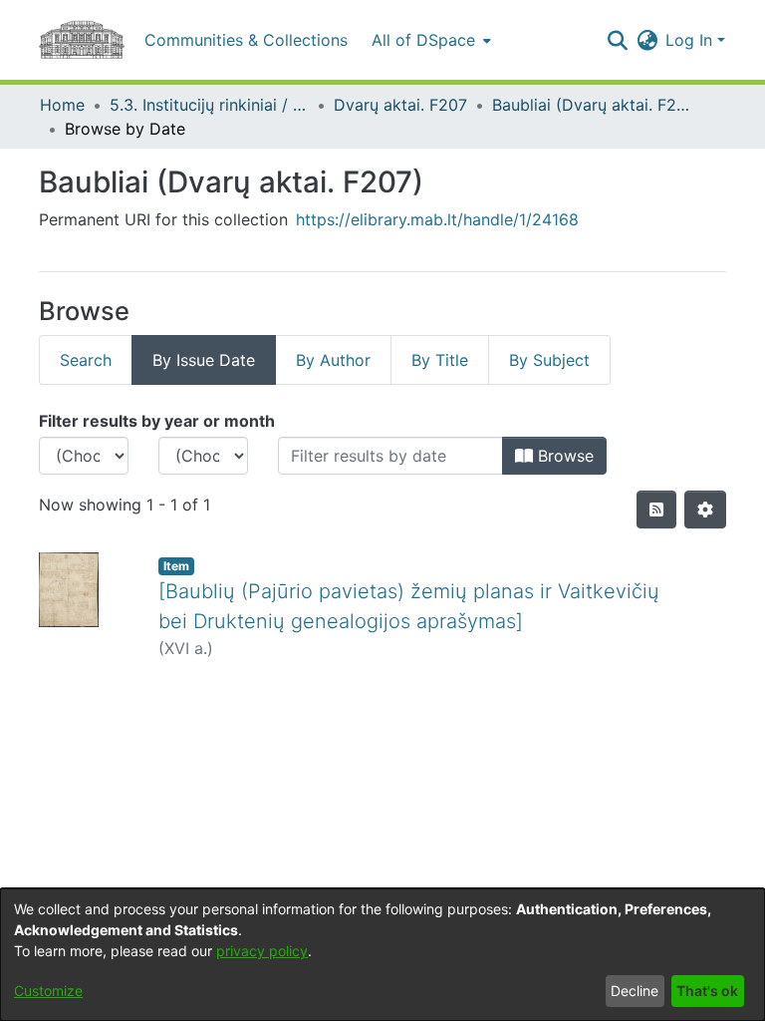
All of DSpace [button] (423, 40)
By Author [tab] (333, 360)
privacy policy (262, 950)
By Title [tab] (439, 360)
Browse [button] (563, 456)
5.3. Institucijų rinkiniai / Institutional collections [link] (209, 105)
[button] (617, 40)
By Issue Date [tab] (203, 360)
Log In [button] (691, 40)
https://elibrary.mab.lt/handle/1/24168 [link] (437, 219)
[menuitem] (429, 40)
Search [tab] (86, 360)
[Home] (82, 40)
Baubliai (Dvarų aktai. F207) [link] (591, 105)
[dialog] (382, 954)
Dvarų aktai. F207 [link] (400, 105)
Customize (48, 990)
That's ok (707, 990)
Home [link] (62, 105)
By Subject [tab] (549, 360)
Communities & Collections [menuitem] (246, 40)
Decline (634, 990)
